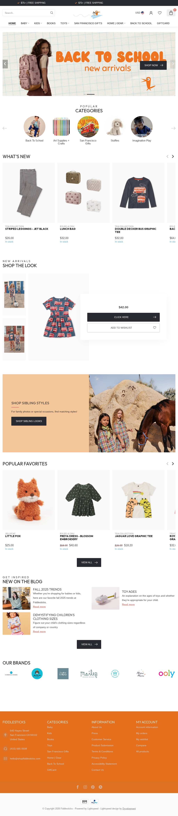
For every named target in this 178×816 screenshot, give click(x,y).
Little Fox (13, 536)
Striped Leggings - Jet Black (26, 229)
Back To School (141, 23)
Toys (63, 23)
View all (86, 644)
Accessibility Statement (104, 763)
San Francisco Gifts (88, 23)
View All (86, 562)
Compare (141, 745)
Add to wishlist (121, 327)
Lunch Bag (68, 229)
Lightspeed (92, 808)
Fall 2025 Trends (47, 589)
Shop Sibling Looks (29, 421)
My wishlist (142, 739)
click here (121, 317)
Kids (37, 23)
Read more (39, 606)
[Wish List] (159, 12)
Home (12, 23)
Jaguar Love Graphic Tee (134, 536)
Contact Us (98, 769)
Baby (24, 23)
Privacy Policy (99, 757)
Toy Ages (129, 592)
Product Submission (103, 745)
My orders (141, 733)
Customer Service (101, 739)
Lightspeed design (109, 808)
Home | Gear (115, 23)
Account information (147, 727)
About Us (97, 727)
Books (51, 23)
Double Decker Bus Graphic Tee (135, 230)
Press (95, 733)
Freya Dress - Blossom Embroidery (76, 537)
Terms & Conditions (102, 751)
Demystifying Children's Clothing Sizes (54, 617)
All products (142, 751)
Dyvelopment (129, 808)
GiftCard (163, 23)
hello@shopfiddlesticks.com (25, 758)
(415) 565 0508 (18, 748)
